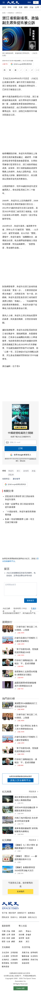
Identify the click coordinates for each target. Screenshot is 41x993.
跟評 (34, 608)
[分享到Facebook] (4, 70)
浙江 (18, 471)
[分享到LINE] (10, 70)
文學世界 (14, 956)
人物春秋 (14, 960)
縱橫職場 (25, 960)
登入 (36, 2)
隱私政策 (22, 461)
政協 (33, 471)
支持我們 (20, 891)
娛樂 (13, 938)
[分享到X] (15, 70)
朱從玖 (11, 471)
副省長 (26, 471)
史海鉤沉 (5, 960)
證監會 (11, 475)
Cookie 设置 (20, 988)
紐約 (20, 931)
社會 (8, 942)
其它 (27, 942)
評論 (31, 7)
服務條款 (31, 913)
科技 (3, 938)
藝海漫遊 (5, 966)
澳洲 (20, 942)
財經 (8, 938)
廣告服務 (22, 917)
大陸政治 (10, 13)
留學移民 (34, 952)
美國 (20, 7)
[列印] (26, 70)
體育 (3, 942)
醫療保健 (25, 956)
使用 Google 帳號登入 (22, 455)
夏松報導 (16, 479)
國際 (26, 7)
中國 (15, 7)
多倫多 (28, 935)
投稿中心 (14, 917)
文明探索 (14, 952)
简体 (29, 2)
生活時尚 (34, 956)
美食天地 (34, 960)
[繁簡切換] (37, 70)
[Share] (16, 633)
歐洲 (27, 938)
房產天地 (25, 952)
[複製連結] (21, 70)
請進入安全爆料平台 (20, 780)
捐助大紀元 (32, 917)
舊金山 (28, 931)
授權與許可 (21, 913)
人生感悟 (5, 956)
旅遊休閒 (25, 963)
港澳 (13, 935)
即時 (9, 7)
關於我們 (12, 913)
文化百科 (5, 952)
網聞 (13, 942)
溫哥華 (21, 938)
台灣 (37, 7)
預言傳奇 (14, 963)
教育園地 (5, 963)
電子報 (4, 913)
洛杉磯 (21, 935)
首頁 (4, 7)
